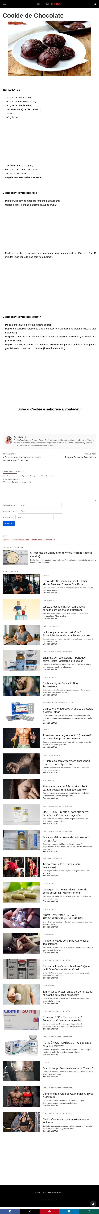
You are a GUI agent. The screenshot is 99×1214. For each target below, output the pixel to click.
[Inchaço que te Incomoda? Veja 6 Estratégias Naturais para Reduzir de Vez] (21, 635)
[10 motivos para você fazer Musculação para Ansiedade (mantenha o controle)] (21, 789)
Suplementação (50, 601)
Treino (46, 575)
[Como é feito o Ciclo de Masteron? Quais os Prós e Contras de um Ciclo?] (21, 969)
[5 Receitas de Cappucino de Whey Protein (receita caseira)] (15, 557)
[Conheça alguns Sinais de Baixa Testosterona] (21, 686)
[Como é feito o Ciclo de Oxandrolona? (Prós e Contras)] (21, 1096)
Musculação (48, 780)
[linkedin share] (69, 1211)
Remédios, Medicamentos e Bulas (58, 702)
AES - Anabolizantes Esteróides (57, 652)
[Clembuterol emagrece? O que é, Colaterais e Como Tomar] (21, 711)
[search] (94, 3)
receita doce (37, 540)
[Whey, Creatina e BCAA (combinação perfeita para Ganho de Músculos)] (21, 609)
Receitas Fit (50, 540)
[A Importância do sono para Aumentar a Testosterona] (21, 943)
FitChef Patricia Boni (20, 540)
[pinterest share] (49, 1211)
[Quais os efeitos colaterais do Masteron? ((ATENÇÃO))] (21, 840)
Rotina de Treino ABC (52, 858)
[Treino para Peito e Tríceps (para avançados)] (21, 867)
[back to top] (93, 1203)
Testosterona (49, 677)
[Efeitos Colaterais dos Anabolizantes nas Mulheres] (21, 1122)
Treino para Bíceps (51, 755)
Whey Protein (49, 985)
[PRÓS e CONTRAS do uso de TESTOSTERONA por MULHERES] (21, 918)
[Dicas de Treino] (49, 4)
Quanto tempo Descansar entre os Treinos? (68, 1068)
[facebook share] (10, 1211)
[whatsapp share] (89, 1211)
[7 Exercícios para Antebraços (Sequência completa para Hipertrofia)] (21, 763)
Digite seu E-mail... (10, 511)
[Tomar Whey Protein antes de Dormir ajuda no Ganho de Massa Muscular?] (21, 994)
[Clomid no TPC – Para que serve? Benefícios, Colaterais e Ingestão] (21, 1020)
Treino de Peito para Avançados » (80, 457)
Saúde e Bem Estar (51, 626)
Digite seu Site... (8, 517)
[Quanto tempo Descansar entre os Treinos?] (21, 1071)
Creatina (47, 729)
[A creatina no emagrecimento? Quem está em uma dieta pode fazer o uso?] (21, 738)
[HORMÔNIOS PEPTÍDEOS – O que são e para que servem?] (21, 1045)
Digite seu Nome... (9, 505)
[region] (49, 140)
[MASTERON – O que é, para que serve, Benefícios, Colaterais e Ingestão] (21, 814)
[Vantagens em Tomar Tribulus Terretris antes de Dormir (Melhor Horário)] (21, 892)
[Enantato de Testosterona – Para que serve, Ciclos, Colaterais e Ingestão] (21, 660)
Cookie (6, 540)
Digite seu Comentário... (11, 479)
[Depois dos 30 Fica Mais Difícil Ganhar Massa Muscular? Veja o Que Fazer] (21, 584)
